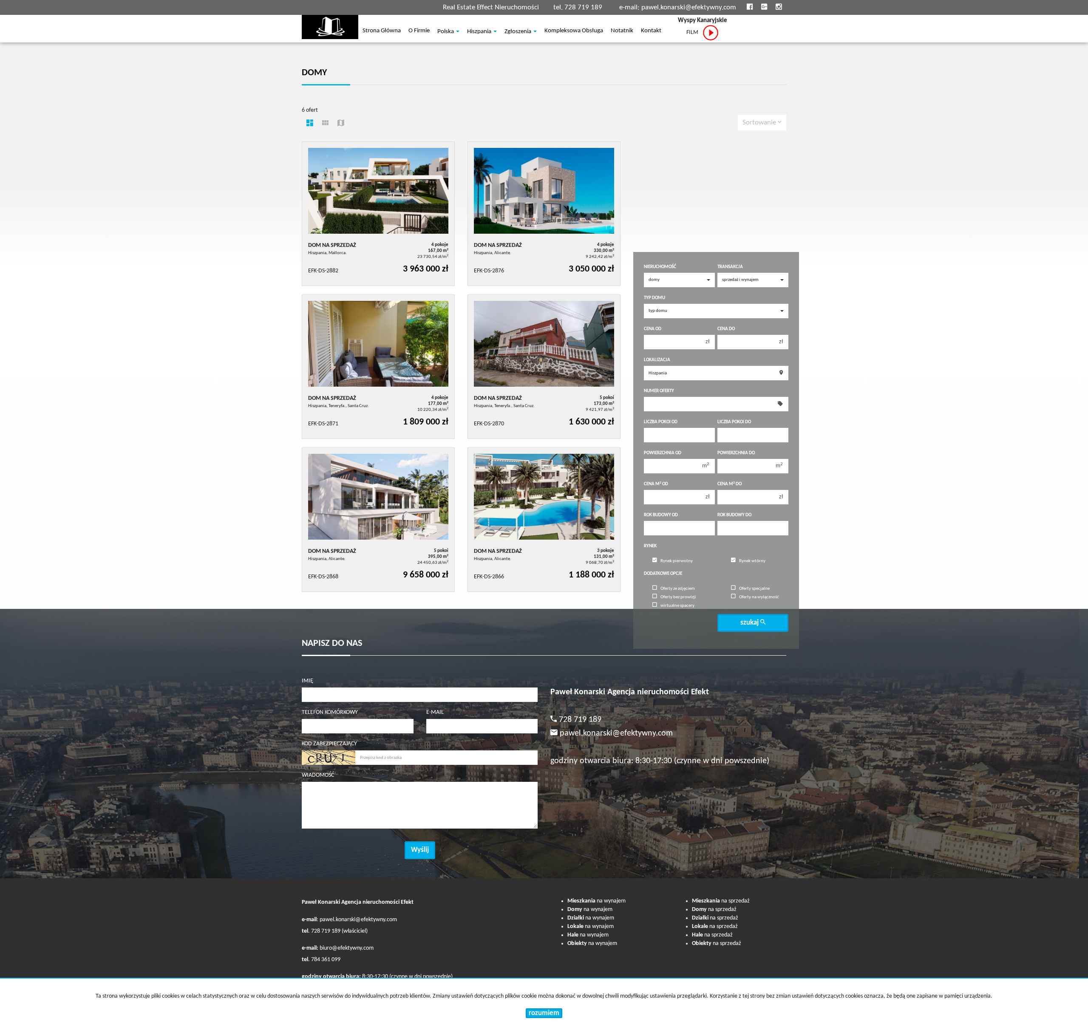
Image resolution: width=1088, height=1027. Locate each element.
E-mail (435, 712)
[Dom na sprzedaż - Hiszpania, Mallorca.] (378, 214)
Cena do (726, 329)
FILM (694, 32)
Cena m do (729, 484)
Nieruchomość (660, 267)
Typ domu (654, 298)
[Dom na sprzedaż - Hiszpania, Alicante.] (544, 214)
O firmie (419, 31)
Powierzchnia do (736, 453)
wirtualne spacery (677, 605)
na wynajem (596, 901)
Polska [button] (446, 32)
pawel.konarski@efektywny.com (688, 7)
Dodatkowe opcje (663, 573)
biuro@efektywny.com (347, 948)
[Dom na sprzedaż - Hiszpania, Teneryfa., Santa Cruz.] (378, 367)
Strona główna (382, 31)
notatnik (622, 31)
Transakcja (730, 267)
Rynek (650, 546)
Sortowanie (760, 122)
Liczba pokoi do (734, 422)
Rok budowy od (661, 515)
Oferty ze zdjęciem (677, 588)
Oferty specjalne (754, 588)
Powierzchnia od (662, 453)
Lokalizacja (657, 360)
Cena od (652, 329)
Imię (307, 681)
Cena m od (656, 484)
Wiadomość (318, 775)
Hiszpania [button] (480, 32)
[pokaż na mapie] (341, 124)
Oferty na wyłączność (759, 597)
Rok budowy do (734, 515)
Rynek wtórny (752, 561)
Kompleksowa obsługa (573, 31)
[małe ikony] (325, 124)
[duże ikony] (310, 124)
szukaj (750, 622)
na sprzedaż (721, 901)
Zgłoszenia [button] (518, 32)
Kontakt (651, 31)
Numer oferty (659, 391)
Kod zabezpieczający (329, 744)
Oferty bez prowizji (678, 597)
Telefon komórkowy (330, 712)
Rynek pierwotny (676, 561)
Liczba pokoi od (660, 422)
